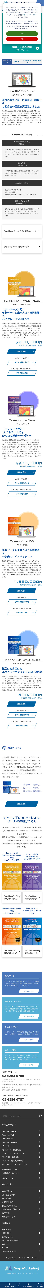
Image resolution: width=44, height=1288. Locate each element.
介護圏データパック (10, 1173)
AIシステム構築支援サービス (13, 1161)
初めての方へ (8, 1184)
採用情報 (6, 1233)
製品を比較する (37, 61)
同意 (22, 33)
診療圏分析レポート (10, 1170)
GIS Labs (6, 1244)
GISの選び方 (7, 1191)
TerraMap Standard (10, 1142)
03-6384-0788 (13, 1076)
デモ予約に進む (22, 373)
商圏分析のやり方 (9, 1206)
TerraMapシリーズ (7, 61)
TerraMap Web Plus (10, 1131)
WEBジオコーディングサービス (14, 1164)
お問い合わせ (28, 1286)
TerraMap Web (8, 1135)
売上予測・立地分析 (10, 1157)
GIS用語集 (6, 1198)
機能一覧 (17, 61)
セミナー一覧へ (29, 1016)
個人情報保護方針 (9, 1240)
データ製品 (6, 1146)
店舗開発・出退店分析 (11, 1209)
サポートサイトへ (29, 1065)
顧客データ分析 (8, 1217)
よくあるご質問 (8, 1195)
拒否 (22, 39)
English (5, 1248)
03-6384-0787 (13, 1099)
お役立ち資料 (7, 1202)
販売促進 (6, 1213)
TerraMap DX (7, 1139)
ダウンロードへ (29, 991)
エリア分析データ (27, 61)
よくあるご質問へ (29, 1039)
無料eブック (9, 1286)
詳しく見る (21, 351)
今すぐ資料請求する (22, 362)
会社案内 (6, 1223)
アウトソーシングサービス (13, 1153)
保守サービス (7, 1178)
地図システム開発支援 (11, 1150)
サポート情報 (7, 1251)
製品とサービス (8, 1125)
